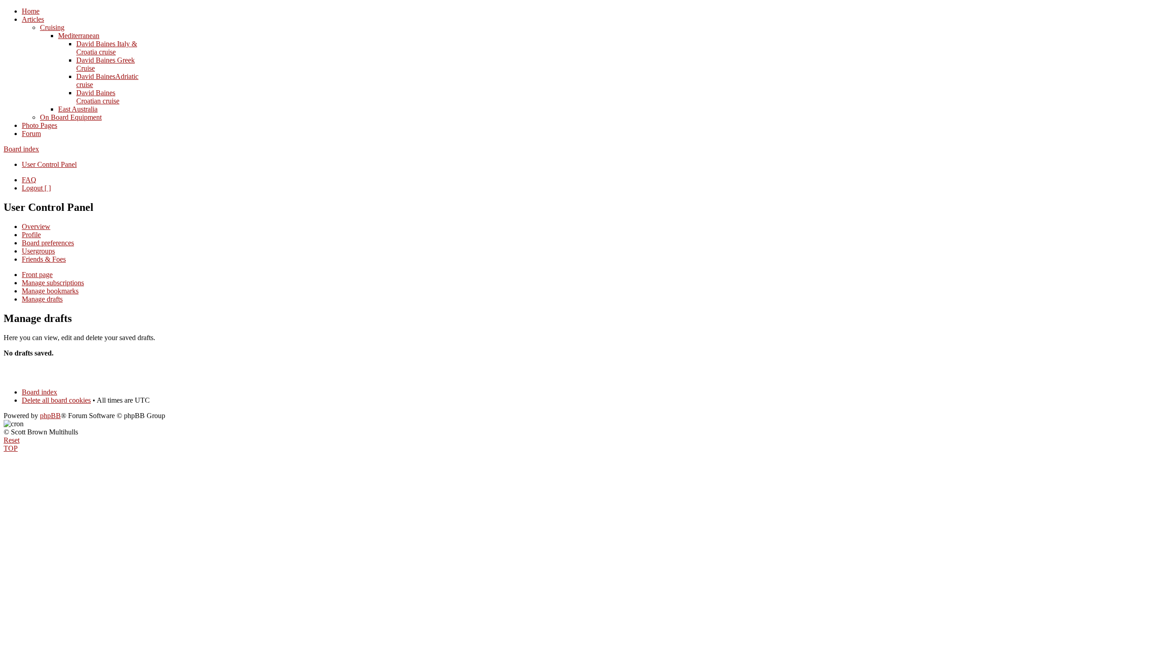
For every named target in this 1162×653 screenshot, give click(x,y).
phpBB (50, 415)
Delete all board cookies (56, 400)
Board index (21, 149)
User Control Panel (49, 164)
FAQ (29, 180)
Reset (12, 440)
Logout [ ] (36, 188)
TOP (11, 448)
